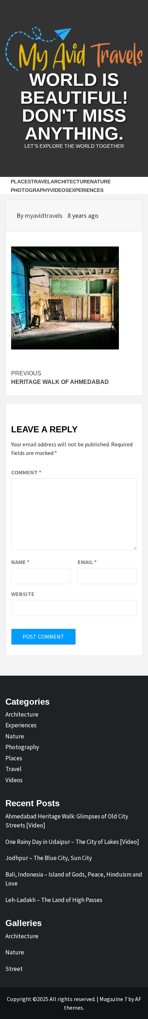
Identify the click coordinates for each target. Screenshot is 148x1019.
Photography (30, 190)
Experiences (86, 190)
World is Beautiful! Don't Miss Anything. (74, 107)
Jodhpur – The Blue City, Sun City (48, 858)
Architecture (70, 181)
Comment (26, 472)
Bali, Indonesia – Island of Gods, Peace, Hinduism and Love (73, 879)
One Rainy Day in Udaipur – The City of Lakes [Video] (72, 842)
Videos (59, 190)
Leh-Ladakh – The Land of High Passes (53, 900)
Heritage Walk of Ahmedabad (60, 377)
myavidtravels (44, 215)
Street (14, 969)
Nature (100, 181)
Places (21, 181)
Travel (41, 181)
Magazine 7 (113, 998)
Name (20, 561)
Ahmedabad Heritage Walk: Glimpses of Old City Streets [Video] (66, 821)
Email (87, 561)
